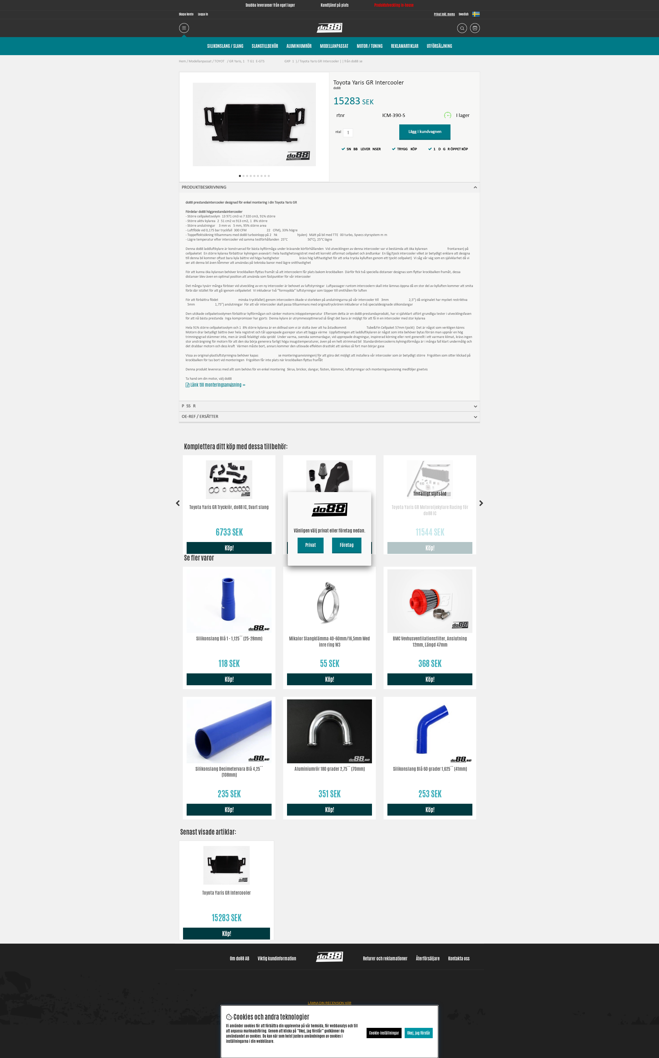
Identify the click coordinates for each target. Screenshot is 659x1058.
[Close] (371, 492)
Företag (347, 544)
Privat (310, 544)
